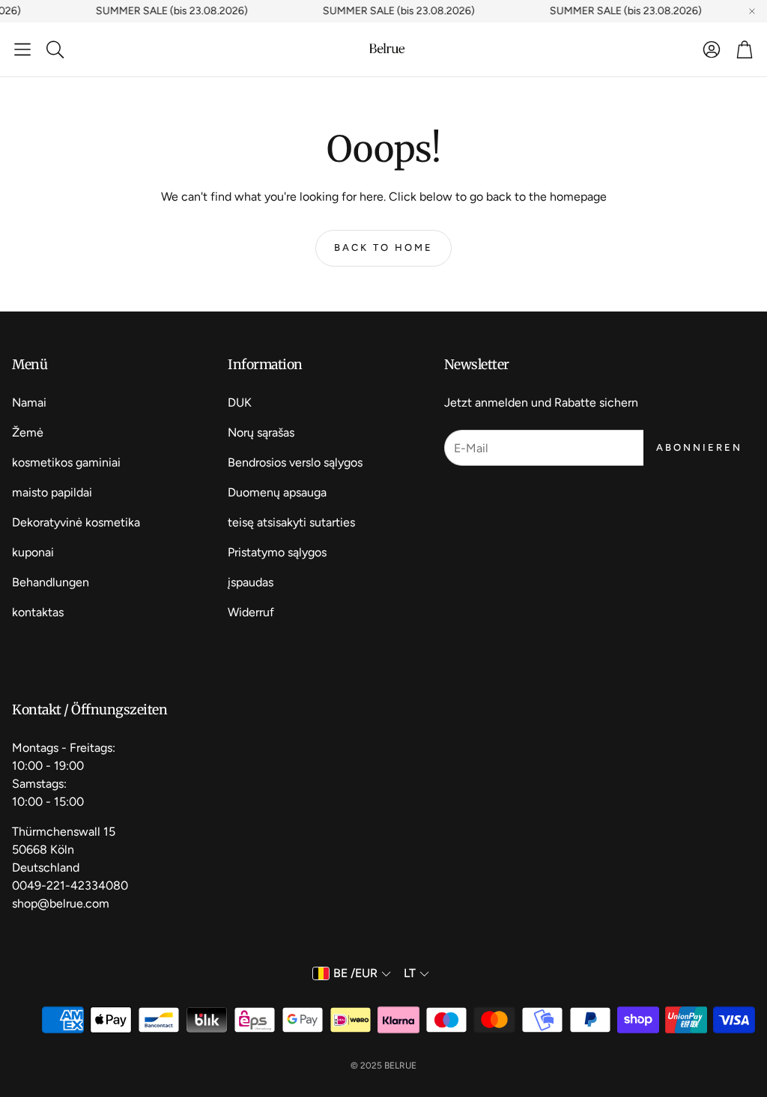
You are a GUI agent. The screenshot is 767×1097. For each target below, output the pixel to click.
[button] (22, 49)
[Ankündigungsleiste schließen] (752, 11)
